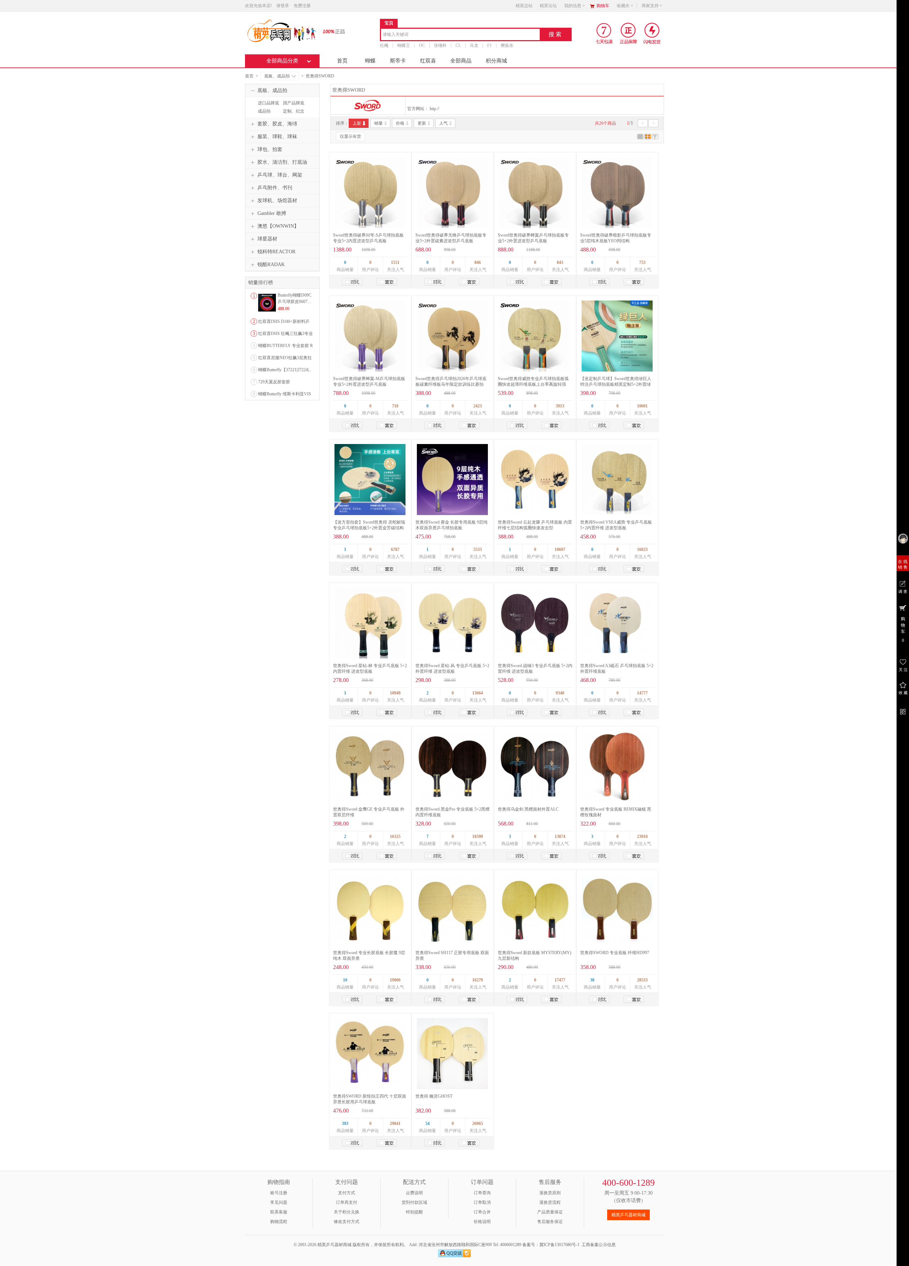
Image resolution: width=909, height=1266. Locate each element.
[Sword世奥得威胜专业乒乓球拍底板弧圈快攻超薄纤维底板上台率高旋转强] (534, 336)
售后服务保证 (550, 1221)
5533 (477, 549)
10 (345, 980)
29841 (395, 1123)
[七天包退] (605, 33)
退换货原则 (550, 1192)
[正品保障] (331, 31)
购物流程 (278, 1221)
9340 (560, 693)
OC (422, 45)
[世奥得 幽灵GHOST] (452, 1053)
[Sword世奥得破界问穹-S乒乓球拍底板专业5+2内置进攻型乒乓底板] (369, 192)
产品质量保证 (550, 1212)
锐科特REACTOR (276, 251)
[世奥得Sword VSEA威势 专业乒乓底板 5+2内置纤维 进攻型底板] (617, 479)
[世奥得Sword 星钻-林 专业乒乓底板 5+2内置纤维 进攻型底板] (369, 623)
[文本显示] (655, 137)
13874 (560, 836)
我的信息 (572, 5)
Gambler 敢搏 (271, 213)
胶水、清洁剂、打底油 (282, 162)
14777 (642, 693)
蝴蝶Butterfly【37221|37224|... (285, 369)
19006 (395, 980)
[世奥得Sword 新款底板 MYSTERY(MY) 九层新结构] (534, 910)
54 (427, 1123)
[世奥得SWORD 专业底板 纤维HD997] (617, 910)
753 (642, 262)
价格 (400, 123)
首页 (342, 61)
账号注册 (278, 1192)
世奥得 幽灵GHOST (433, 1096)
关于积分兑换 (346, 1212)
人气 (443, 123)
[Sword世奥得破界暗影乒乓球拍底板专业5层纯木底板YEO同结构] (617, 192)
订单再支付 (346, 1202)
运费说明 (414, 1192)
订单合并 (482, 1212)
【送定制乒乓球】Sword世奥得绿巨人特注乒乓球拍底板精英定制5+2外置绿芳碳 (615, 384)
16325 (395, 836)
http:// (434, 108)
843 (560, 262)
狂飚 (384, 45)
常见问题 (278, 1202)
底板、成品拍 (277, 76)
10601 (642, 406)
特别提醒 (414, 1212)
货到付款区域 (414, 1202)
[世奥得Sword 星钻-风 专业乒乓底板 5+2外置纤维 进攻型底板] (452, 623)
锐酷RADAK (271, 264)
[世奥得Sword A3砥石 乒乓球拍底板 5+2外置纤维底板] (617, 623)
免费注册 (302, 5)
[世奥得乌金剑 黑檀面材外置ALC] (534, 766)
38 (592, 980)
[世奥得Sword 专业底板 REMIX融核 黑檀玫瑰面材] (617, 766)
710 (395, 406)
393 (345, 1123)
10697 (560, 549)
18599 (477, 836)
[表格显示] (647, 137)
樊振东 (507, 45)
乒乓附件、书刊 (274, 187)
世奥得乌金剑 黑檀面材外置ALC (528, 809)
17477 (560, 980)
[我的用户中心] (903, 538)
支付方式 (346, 1192)
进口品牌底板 (267, 106)
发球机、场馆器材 (277, 200)
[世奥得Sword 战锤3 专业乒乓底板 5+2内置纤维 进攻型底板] (534, 623)
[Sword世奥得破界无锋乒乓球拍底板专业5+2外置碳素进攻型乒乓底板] (452, 192)
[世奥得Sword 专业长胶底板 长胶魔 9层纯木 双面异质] (369, 910)
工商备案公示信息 (599, 1244)
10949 (395, 693)
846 (477, 262)
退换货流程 (550, 1202)
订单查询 (482, 1192)
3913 (560, 406)
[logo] (281, 30)
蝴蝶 (370, 61)
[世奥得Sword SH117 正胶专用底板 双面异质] (452, 910)
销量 (378, 123)
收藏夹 (623, 5)
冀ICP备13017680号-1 (559, 1244)
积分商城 (496, 61)
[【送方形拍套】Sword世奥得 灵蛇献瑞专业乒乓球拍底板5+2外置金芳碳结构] (369, 479)
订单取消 (482, 1202)
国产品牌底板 (292, 106)
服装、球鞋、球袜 (277, 136)
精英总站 (524, 5)
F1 (489, 45)
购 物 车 (903, 629)
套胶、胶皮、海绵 (277, 123)
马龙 (474, 45)
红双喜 (428, 61)
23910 (642, 836)
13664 (477, 693)
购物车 (603, 5)
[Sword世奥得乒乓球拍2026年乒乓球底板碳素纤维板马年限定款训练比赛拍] (452, 336)
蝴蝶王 (403, 45)
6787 (395, 549)
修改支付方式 (346, 1221)
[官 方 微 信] (903, 711)
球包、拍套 (269, 149)
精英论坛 (548, 5)
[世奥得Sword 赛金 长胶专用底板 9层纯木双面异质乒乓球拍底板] (452, 479)
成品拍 (264, 111)
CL (458, 45)
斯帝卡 (398, 61)
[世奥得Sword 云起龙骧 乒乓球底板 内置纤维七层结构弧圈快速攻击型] (534, 479)
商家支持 (650, 5)
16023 (642, 549)
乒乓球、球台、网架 (279, 175)
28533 (642, 980)
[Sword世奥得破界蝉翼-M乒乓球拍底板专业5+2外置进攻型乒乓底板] (369, 336)
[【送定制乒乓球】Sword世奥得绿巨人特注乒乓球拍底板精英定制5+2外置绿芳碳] (617, 336)
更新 (422, 123)
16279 (477, 980)
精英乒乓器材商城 (628, 1214)
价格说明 (482, 1221)
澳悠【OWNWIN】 (278, 226)
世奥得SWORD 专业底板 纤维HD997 (614, 952)
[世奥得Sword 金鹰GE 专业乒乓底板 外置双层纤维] (369, 766)
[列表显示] (640, 137)
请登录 (282, 5)
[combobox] (460, 35)
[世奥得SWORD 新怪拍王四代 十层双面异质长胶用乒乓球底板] (369, 1053)
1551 (395, 262)
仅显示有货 (350, 136)
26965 (477, 1123)
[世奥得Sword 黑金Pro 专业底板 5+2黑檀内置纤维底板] (452, 766)
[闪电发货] (652, 33)
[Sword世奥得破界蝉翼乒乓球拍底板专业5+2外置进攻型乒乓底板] (534, 192)
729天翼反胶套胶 (274, 381)
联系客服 (278, 1212)
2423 (477, 406)
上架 (357, 123)
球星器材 (267, 239)
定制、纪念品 (292, 114)
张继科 (440, 45)
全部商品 (461, 61)
